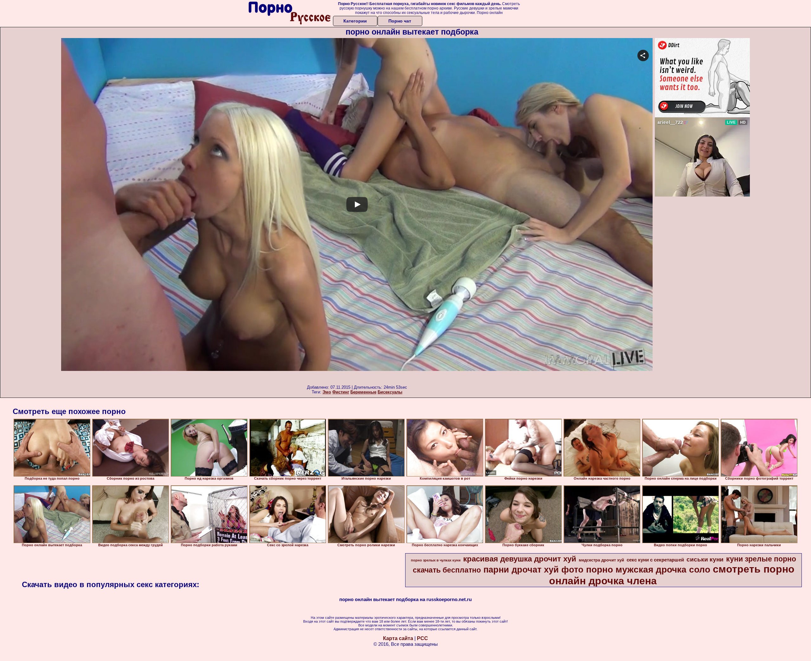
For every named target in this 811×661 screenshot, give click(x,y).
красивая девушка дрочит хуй (519, 558)
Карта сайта (398, 638)
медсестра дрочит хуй (601, 560)
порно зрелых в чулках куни (436, 560)
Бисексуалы (390, 392)
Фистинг (340, 392)
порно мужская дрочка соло (648, 569)
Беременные (363, 392)
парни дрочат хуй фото (533, 569)
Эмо (326, 392)
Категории (355, 20)
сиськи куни (705, 559)
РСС (422, 638)
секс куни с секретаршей (655, 559)
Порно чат (399, 20)
